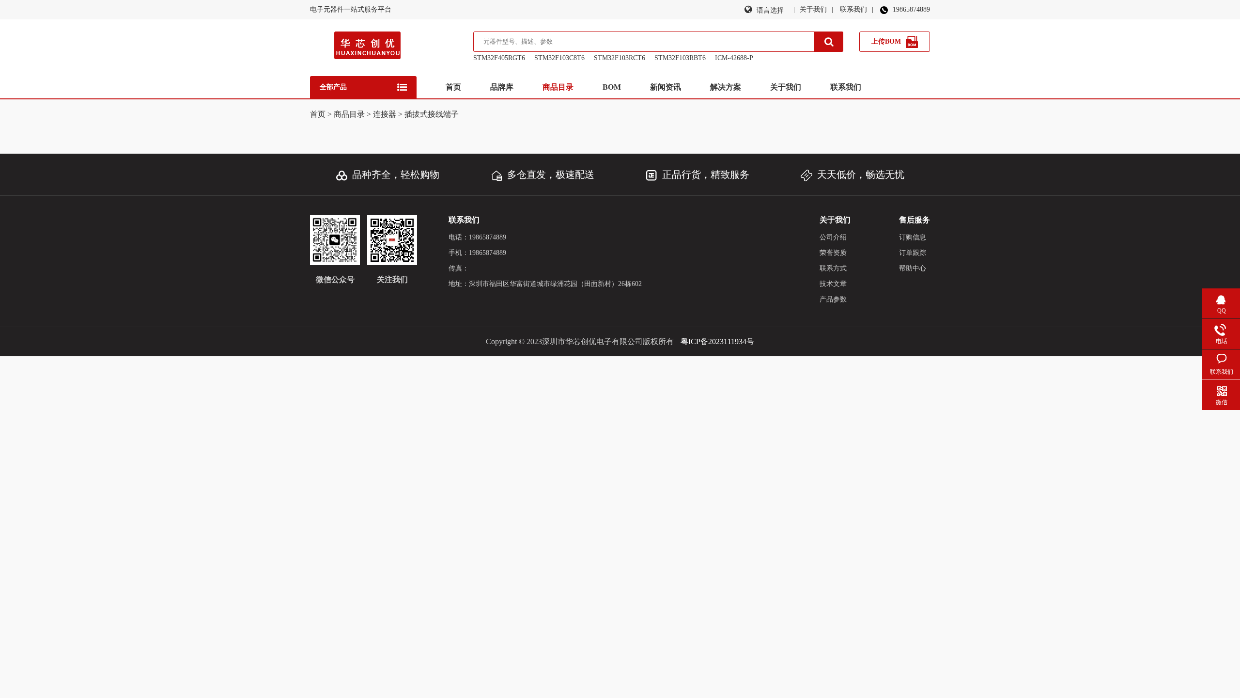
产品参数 (833, 299)
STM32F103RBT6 (680, 58)
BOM (612, 87)
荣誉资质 (833, 252)
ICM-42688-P (734, 58)
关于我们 (813, 9)
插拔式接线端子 (431, 114)
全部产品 (333, 87)
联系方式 (833, 268)
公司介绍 (833, 237)
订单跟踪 (912, 252)
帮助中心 (912, 268)
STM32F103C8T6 (559, 58)
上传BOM (886, 41)
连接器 (384, 114)
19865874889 (911, 9)
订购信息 (912, 237)
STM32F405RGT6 (499, 58)
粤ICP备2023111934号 (717, 341)
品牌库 (501, 87)
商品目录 (558, 87)
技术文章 (833, 283)
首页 (453, 87)
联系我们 (853, 9)
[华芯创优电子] (367, 48)
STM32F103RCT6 (619, 58)
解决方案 (725, 87)
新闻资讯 (665, 87)
